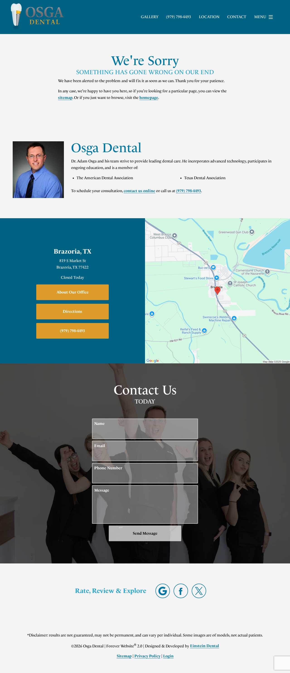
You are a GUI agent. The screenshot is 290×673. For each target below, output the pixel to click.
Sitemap (124, 656)
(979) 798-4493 (188, 190)
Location (209, 17)
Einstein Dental (204, 646)
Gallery (149, 17)
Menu (260, 17)
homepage (148, 97)
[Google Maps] (162, 591)
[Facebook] (181, 591)
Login (168, 656)
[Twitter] (199, 591)
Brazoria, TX (72, 251)
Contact (236, 17)
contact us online (139, 190)
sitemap (65, 97)
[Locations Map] (217, 290)
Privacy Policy (147, 656)
